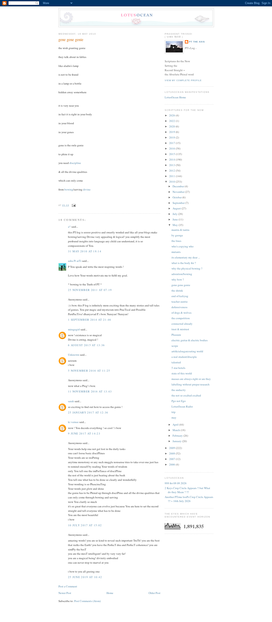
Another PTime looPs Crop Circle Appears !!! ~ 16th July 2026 (189, 499)
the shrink (177, 290)
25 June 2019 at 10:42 (85, 577)
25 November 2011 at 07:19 (90, 290)
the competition (180, 318)
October (177, 197)
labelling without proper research (190, 384)
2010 (172, 181)
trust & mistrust (180, 329)
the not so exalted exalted (186, 395)
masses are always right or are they (191, 379)
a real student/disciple (184, 357)
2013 (172, 165)
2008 (172, 453)
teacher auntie (179, 301)
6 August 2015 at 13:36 (86, 345)
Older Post (154, 593)
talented (176, 362)
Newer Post (64, 593)
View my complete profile (183, 80)
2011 (172, 176)
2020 (172, 126)
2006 (172, 464)
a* (69, 226)
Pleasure (176, 335)
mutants (176, 252)
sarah (71, 401)
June (175, 219)
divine (87, 189)
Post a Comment (67, 586)
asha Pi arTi (74, 261)
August (177, 208)
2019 (172, 132)
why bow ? (177, 279)
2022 (172, 121)
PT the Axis (197, 42)
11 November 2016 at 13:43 (90, 391)
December (179, 186)
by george (177, 235)
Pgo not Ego (178, 401)
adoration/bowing (181, 274)
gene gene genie (70, 39)
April (176, 424)
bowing (68, 189)
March (177, 430)
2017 (172, 143)
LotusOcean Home (175, 97)
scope (174, 346)
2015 (172, 154)
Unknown (73, 355)
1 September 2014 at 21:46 (89, 320)
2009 (172, 448)
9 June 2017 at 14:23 (84, 433)
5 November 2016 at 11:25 (89, 370)
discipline (75, 163)
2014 (172, 159)
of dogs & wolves (181, 313)
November (179, 192)
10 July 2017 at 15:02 (85, 525)
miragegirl (74, 329)
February (178, 435)
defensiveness (179, 307)
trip (173, 412)
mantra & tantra (180, 230)
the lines (176, 241)
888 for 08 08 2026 (176, 483)
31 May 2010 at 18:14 (84, 251)
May (175, 225)
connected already (182, 324)
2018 (172, 137)
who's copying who (182, 246)
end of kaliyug (179, 296)
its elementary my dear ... (185, 257)
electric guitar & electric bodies (189, 340)
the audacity (178, 390)
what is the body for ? (183, 263)
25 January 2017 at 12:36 (88, 412)
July (175, 214)
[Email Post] (73, 205)
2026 (172, 115)
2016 (172, 148)
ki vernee (73, 422)
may (173, 417)
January (177, 441)
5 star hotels (178, 368)
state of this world (181, 373)
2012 (172, 170)
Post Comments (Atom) (87, 601)
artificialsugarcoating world (187, 351)
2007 (172, 459)
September (179, 203)
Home (109, 593)
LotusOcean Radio (182, 406)
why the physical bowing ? (186, 268)
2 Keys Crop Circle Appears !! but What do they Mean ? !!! (187, 490)
